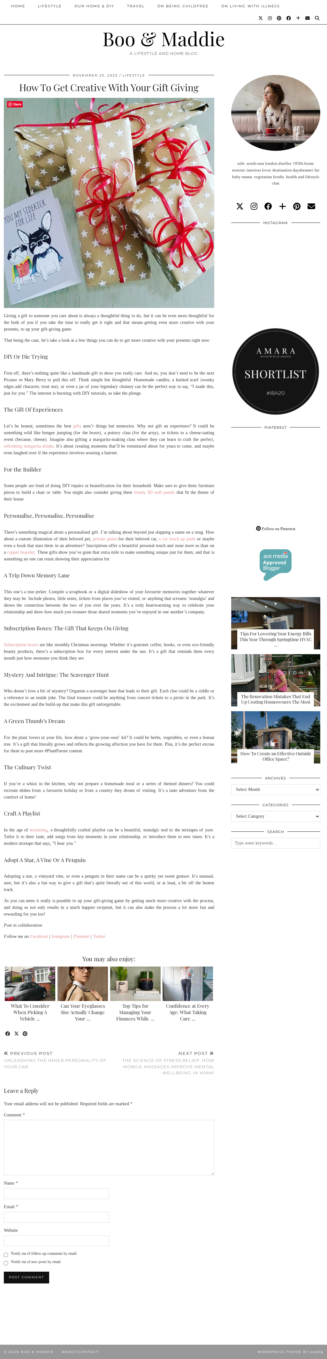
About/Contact (80, 1352)
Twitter (99, 936)
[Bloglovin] (298, 18)
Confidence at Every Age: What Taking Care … (187, 1012)
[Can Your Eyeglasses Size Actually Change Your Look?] (82, 984)
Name (11, 1183)
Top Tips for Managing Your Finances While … (135, 1012)
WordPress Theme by (290, 1352)
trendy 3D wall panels (154, 492)
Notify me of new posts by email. (36, 1262)
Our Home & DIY (94, 6)
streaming (38, 830)
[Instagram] (270, 18)
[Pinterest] (279, 18)
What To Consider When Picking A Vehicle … (30, 1012)
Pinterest (81, 936)
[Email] (307, 18)
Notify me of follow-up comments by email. (44, 1253)
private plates (105, 539)
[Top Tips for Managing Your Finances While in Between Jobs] (135, 984)
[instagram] (254, 206)
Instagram (60, 936)
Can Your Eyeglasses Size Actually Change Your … (83, 1012)
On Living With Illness (250, 6)
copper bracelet (20, 552)
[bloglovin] (282, 206)
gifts (77, 426)
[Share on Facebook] (8, 1034)
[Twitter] (260, 18)
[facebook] (268, 206)
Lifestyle (50, 6)
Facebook (39, 936)
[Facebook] (289, 18)
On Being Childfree (183, 6)
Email (11, 1206)
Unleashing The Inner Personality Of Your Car (55, 1060)
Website (11, 1230)
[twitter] (240, 206)
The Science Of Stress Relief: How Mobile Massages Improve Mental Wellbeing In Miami (168, 1063)
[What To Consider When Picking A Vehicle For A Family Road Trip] (30, 984)
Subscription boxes (21, 644)
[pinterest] (296, 206)
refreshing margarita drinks (29, 446)
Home (18, 6)
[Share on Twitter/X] (16, 1034)
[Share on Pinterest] (25, 1034)
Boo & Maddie (164, 38)
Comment (14, 1115)
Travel (136, 6)
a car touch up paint (177, 539)
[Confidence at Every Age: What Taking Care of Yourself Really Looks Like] (188, 984)
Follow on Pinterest (278, 528)
